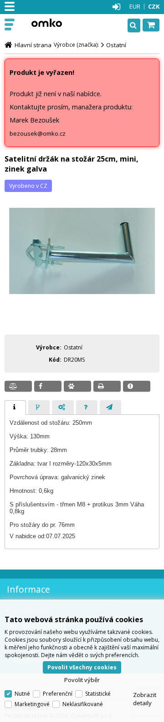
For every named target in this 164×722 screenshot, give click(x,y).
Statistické (98, 693)
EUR (134, 6)
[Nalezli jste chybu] (136, 386)
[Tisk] (107, 386)
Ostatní (116, 45)
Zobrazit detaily (144, 699)
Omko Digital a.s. (46, 22)
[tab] (15, 407)
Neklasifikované (82, 704)
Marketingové (32, 704)
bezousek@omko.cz (38, 133)
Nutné (22, 693)
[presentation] (15, 407)
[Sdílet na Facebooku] (48, 386)
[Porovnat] (18, 386)
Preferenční (57, 693)
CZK (153, 6)
